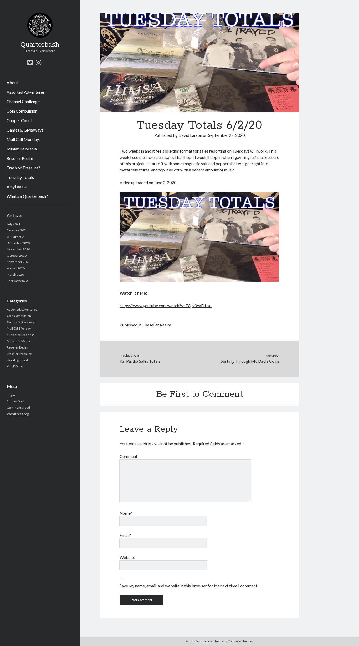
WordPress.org (18, 414)
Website (127, 557)
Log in (11, 395)
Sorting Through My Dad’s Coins (250, 361)
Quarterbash (39, 45)
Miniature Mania (22, 148)
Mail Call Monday (19, 328)
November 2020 (18, 249)
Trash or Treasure (19, 354)
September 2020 (18, 262)
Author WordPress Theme (204, 641)
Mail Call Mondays (24, 139)
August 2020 (16, 268)
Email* (125, 535)
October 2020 (17, 256)
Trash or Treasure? (23, 167)
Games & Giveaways (25, 129)
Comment (128, 456)
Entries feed (15, 401)
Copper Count (19, 120)
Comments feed (18, 408)
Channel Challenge (23, 101)
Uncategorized (17, 360)
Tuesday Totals (20, 177)
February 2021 (17, 230)
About (12, 82)
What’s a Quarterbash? (27, 196)
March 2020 (15, 274)
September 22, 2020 (226, 135)
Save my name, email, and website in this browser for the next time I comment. (189, 585)
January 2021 (16, 237)
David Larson (190, 135)
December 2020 (18, 243)
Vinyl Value (17, 186)
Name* (126, 513)
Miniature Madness (20, 335)
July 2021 (13, 224)
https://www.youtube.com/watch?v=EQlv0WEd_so (166, 305)
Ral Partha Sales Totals (140, 361)
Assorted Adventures (26, 91)
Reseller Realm (20, 158)
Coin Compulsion (22, 110)
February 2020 (17, 281)
